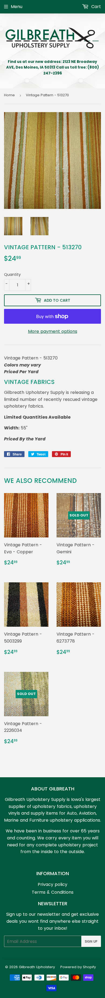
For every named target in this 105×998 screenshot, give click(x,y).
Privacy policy (52, 884)
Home (9, 95)
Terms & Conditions (53, 892)
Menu (16, 6)
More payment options (52, 331)
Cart (95, 6)
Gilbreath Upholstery (37, 967)
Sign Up (91, 941)
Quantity (12, 274)
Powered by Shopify (78, 967)
